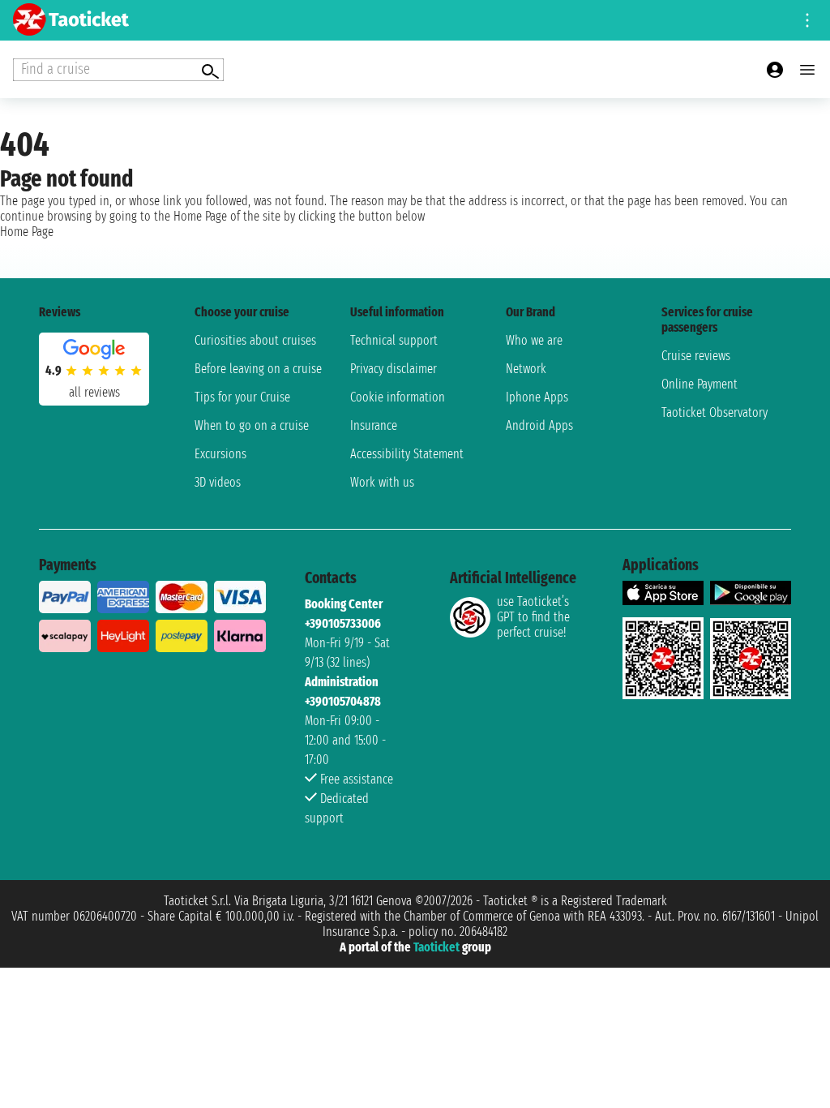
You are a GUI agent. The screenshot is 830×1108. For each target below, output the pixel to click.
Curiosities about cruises (255, 340)
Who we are (534, 340)
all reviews (94, 392)
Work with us (382, 482)
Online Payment (699, 384)
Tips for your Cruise (242, 397)
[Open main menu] (807, 69)
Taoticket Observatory (714, 412)
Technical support (394, 340)
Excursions (220, 454)
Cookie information (397, 397)
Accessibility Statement (407, 454)
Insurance (373, 425)
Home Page (26, 231)
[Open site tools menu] (807, 20)
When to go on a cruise (252, 425)
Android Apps (539, 425)
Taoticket (436, 947)
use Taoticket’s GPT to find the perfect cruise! (533, 617)
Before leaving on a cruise (258, 368)
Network (526, 368)
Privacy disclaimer (393, 368)
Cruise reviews (695, 355)
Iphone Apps (537, 397)
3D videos (218, 482)
